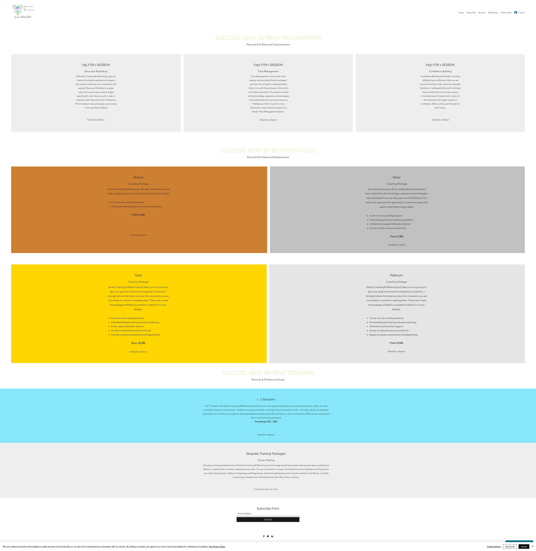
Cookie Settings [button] (494, 546)
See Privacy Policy (217, 546)
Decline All (510, 546)
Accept (524, 546)
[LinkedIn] (272, 536)
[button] (96, 120)
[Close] (532, 546)
